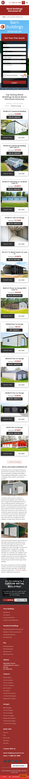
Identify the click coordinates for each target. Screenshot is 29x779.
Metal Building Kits (8, 646)
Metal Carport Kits (8, 654)
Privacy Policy (14, 772)
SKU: (10, 117)
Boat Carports (7, 688)
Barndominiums (7, 637)
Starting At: (11, 114)
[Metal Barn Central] (3, 2)
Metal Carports (7, 677)
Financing (6, 740)
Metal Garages (7, 707)
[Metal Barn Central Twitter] (9, 761)
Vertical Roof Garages (9, 721)
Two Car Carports (8, 683)
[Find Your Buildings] (23, 2)
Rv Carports (6, 690)
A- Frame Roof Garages (9, 723)
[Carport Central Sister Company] (2, 26)
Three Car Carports (8, 685)
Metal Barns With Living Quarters (12, 632)
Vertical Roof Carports (9, 693)
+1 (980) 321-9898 (15, 2)
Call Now (21, 137)
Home (3, 17)
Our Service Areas (19, 766)
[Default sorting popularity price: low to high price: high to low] (17, 105)
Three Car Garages (8, 715)
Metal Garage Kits (8, 649)
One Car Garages (8, 710)
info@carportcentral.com (15, 753)
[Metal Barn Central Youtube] (20, 761)
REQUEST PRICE (7, 137)
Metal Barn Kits (7, 651)
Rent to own (6, 738)
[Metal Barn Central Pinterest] (16, 761)
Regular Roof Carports (9, 698)
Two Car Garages (8, 713)
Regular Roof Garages (9, 718)
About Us (5, 732)
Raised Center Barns (9, 617)
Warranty (5, 743)
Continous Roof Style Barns (11, 620)
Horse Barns (6, 615)
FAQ (4, 735)
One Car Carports (8, 680)
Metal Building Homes (9, 634)
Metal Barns (6, 612)
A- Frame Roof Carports (9, 696)
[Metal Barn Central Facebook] (5, 761)
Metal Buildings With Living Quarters (13, 629)
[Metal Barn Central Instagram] (13, 761)
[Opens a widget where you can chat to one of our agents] (23, 776)
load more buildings (14, 462)
